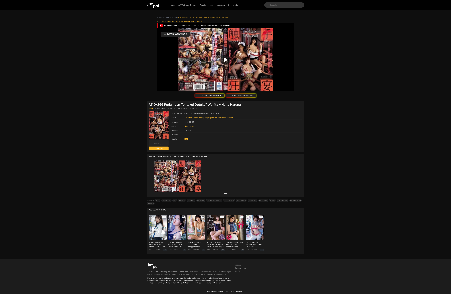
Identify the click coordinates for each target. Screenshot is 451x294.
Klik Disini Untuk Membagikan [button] (210, 95)
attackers (191, 200)
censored (200, 200)
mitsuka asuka (295, 200)
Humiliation (222, 118)
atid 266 (182, 200)
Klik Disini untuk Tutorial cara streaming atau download (180, 21)
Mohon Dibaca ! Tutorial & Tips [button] (242, 95)
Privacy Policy (240, 268)
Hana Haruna (189, 126)
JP (186, 135)
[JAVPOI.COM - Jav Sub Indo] (156, 5)
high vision (253, 200)
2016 (157, 200)
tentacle (230, 118)
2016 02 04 (166, 200)
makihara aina (283, 200)
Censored (188, 118)
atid (174, 200)
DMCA (237, 271)
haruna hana (241, 200)
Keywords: (150, 200)
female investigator (200, 118)
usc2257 (238, 265)
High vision (212, 118)
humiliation (263, 200)
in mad (272, 200)
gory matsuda (229, 200)
